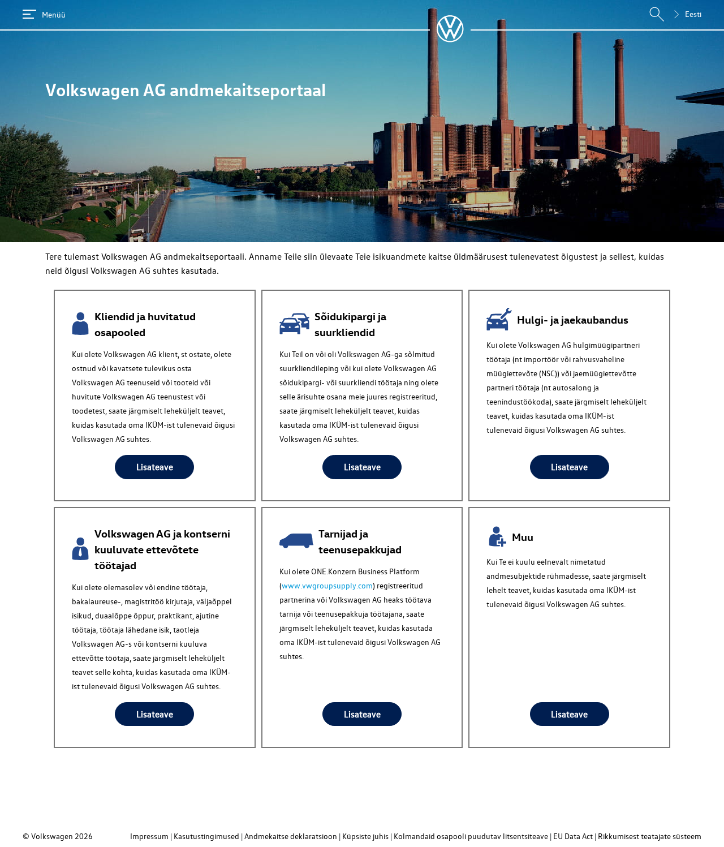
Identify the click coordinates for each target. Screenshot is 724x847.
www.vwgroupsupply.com (327, 585)
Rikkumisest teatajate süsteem (649, 836)
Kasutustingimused (206, 836)
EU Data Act (573, 836)
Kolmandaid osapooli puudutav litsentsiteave (471, 836)
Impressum (149, 836)
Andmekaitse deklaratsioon (290, 836)
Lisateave (154, 466)
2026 (84, 836)
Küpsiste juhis (365, 836)
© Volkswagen (49, 836)
